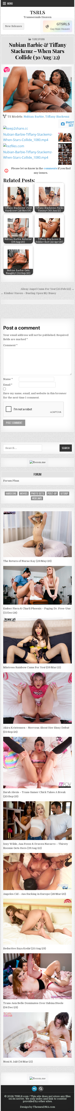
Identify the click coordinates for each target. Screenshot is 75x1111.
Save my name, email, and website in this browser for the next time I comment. (35, 395)
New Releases (13, 26)
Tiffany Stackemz (57, 116)
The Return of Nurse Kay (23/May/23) (27, 561)
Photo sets (37, 493)
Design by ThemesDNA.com (37, 1107)
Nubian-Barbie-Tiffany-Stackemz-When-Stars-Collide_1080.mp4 (27, 137)
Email (7, 384)
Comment (10, 345)
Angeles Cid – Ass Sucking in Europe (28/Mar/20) (34, 893)
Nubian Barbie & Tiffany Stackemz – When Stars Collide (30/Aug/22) (37, 51)
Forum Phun (11, 480)
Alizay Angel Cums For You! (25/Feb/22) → (47, 288)
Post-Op (52, 493)
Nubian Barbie (34, 116)
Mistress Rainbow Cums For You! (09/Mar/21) (32, 667)
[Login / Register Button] (34, 1088)
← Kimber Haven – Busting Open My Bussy (28, 293)
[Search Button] (40, 1088)
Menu (10, 3)
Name (8, 379)
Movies (24, 493)
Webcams (37, 498)
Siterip (64, 493)
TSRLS (37, 12)
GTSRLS (63, 24)
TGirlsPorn (38, 39)
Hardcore (11, 493)
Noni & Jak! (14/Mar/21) (18, 1061)
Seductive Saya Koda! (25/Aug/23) (24, 948)
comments (50, 168)
